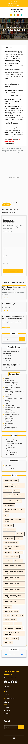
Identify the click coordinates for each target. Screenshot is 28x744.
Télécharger (7, 139)
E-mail (5, 256)
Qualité (7, 615)
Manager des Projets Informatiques (10, 602)
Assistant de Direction (11, 480)
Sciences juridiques (10, 619)
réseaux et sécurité (17, 615)
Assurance (8, 491)
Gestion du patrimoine (11, 542)
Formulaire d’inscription (12, 440)
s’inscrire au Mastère (12, 454)
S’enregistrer (17, 5)
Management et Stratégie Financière (12, 584)
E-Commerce (8, 525)
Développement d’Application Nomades (13, 520)
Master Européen (9, 418)
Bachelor (6, 378)
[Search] (22, 339)
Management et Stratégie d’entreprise (12, 578)
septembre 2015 (9, 469)
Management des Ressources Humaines (13, 566)
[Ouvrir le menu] (4, 10)
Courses (8, 710)
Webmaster (8, 642)
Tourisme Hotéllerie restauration (13, 429)
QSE (5, 425)
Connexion (10, 5)
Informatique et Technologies (12, 407)
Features (8, 713)
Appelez (7, 694)
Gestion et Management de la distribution (13, 547)
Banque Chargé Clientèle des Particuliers (13, 496)
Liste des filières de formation (14, 443)
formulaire (15, 139)
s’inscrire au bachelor (12, 452)
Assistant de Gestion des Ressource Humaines (12, 485)
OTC (14, 738)
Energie (6, 396)
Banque (16, 491)
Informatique (18, 552)
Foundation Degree (9, 405)
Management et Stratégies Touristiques (12, 590)
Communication (9, 505)
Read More (7, 298)
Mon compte (9, 445)
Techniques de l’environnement (13, 628)
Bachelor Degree (9, 380)
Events (7, 717)
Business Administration (11, 382)
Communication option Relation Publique (13, 510)
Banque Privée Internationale (13, 501)
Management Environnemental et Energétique (14, 572)
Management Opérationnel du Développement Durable (13, 596)
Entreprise (20, 534)
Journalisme (7, 409)
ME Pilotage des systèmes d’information (11, 352)
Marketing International (11, 611)
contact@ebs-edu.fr (14, 3)
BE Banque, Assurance (8, 212)
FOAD (6, 403)
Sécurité (18, 624)
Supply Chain (8, 624)
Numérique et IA (9, 423)
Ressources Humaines (10, 427)
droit (6, 515)
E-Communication (10, 530)
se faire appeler (14, 1)
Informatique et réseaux (11, 556)
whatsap (16, 74)
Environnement (9, 538)
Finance (19, 538)
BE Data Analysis (8, 359)
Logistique (18, 561)
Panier (8, 449)
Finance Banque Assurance (12, 402)
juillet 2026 (7, 465)
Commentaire (7, 232)
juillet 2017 (7, 467)
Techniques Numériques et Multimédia (12, 633)
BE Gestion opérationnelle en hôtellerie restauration (11, 365)
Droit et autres (8, 395)
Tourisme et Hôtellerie (11, 638)
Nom (5, 249)
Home (7, 707)
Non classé (7, 421)
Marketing (7, 607)
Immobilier (8, 552)
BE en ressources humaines (9, 209)
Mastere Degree (9, 420)
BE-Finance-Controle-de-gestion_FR (9, 202)
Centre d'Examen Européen (16, 10)
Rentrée (8, 450)
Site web (5, 263)
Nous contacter (10, 447)
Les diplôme (9, 441)
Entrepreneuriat (9, 534)
